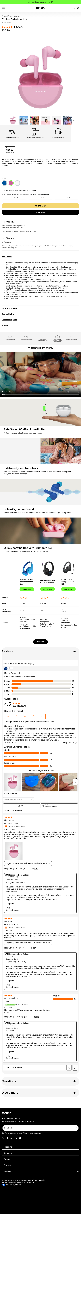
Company (8, 1153)
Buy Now (40, 212)
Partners (7, 1165)
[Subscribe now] (76, 1127)
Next (73, 121)
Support (5, 325)
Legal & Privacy (33, 1180)
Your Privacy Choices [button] (13, 1185)
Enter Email (7, 1127)
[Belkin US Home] (40, 8)
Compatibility (8, 314)
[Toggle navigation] (3, 7)
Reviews (7, 651)
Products (8, 1147)
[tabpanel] (40, 77)
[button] (71, 8)
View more (40, 642)
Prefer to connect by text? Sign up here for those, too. (23, 1133)
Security (42, 1180)
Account (7, 1171)
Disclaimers (10, 1093)
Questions (9, 1081)
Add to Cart (40, 205)
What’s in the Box (10, 308)
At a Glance (7, 257)
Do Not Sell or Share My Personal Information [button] (18, 1182)
